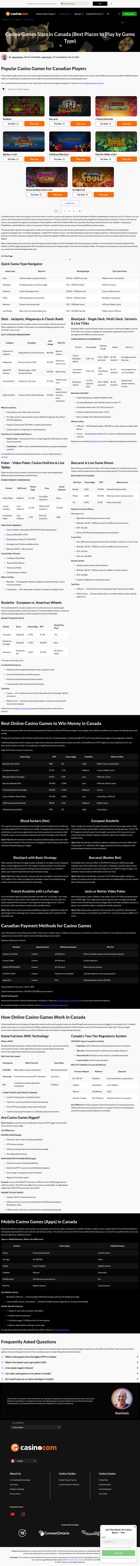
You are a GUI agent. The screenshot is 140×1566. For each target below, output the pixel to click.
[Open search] (119, 14)
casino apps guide (61, 1330)
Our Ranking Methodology (20, 1480)
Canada (17, 20)
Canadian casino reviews (93, 83)
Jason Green (47, 57)
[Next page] (84, 211)
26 (80, 211)
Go (100, 4)
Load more (70, 203)
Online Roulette (105, 1484)
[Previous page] (56, 211)
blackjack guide (96, 441)
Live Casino (103, 1494)
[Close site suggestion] (111, 3)
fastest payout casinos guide (69, 1000)
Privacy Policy (15, 1494)
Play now (34, 123)
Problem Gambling (17, 1489)
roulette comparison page (24, 708)
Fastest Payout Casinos (68, 1480)
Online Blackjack (105, 1489)
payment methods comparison (55, 1005)
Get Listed (14, 1484)
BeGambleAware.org (74, 1560)
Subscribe (129, 14)
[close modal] (135, 1527)
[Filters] (3, 89)
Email (104, 1537)
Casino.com (7, 20)
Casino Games (107, 1473)
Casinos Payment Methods (69, 1484)
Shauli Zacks (17, 57)
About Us (15, 1473)
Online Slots (103, 1480)
